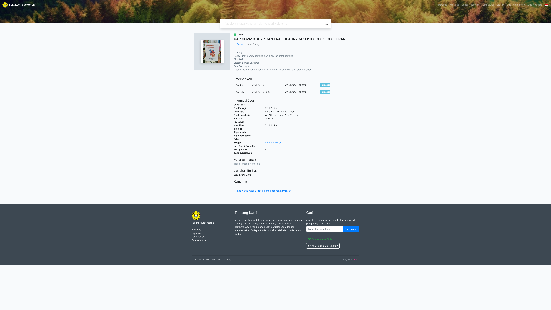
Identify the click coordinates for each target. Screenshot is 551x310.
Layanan (196, 233)
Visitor (500, 4)
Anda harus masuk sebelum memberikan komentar (263, 190)
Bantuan (474, 4)
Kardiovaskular (273, 142)
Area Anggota (534, 4)
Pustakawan (487, 4)
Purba (240, 44)
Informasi (454, 4)
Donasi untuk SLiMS (323, 239)
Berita (465, 4)
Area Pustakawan (515, 4)
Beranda (442, 4)
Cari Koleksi (351, 229)
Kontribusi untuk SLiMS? (325, 245)
